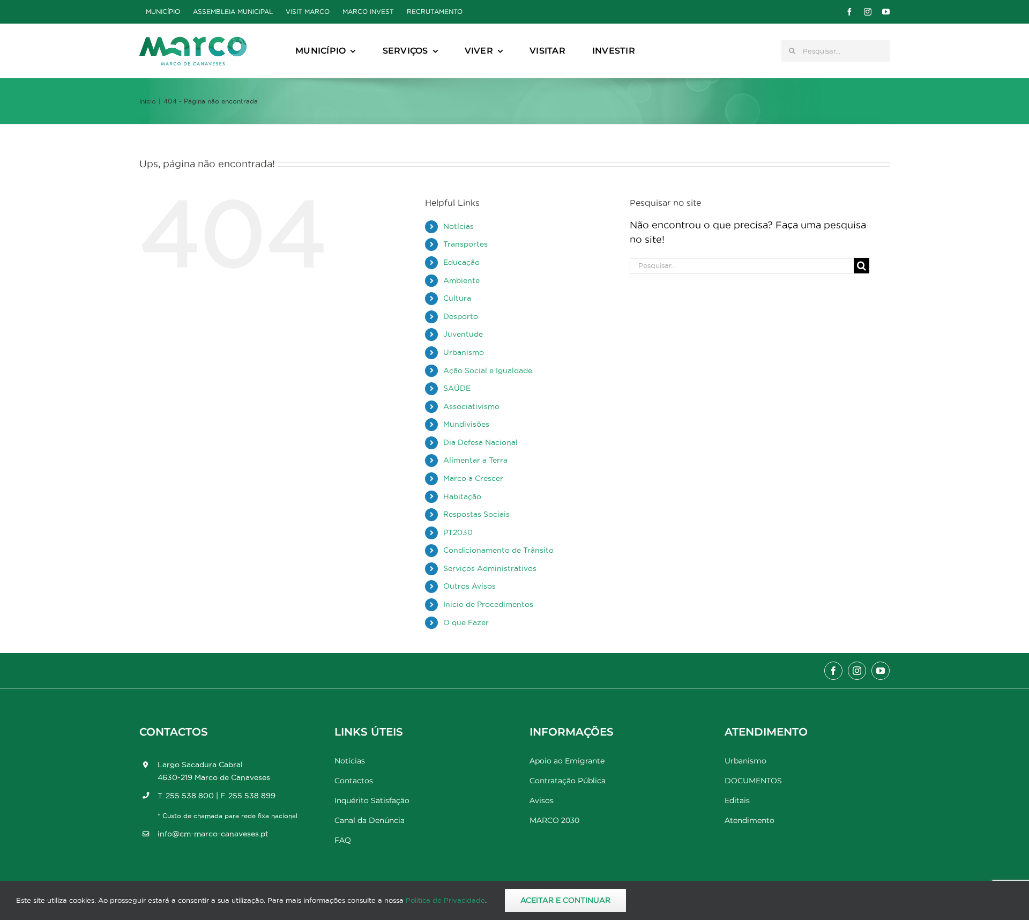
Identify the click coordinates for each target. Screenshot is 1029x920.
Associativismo (471, 406)
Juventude (463, 334)
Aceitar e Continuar (565, 900)
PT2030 (458, 532)
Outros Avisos (469, 586)
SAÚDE (457, 388)
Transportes (465, 244)
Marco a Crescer (473, 478)
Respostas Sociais (476, 514)
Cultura (457, 298)
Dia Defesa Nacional (480, 442)
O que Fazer (466, 622)
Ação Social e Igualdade (487, 370)
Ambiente (461, 280)
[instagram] (867, 12)
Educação (461, 262)
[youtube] (886, 12)
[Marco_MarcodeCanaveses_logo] (193, 41)
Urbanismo (463, 352)
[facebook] (849, 12)
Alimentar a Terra (475, 460)
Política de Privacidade (445, 900)
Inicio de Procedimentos (488, 604)
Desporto (460, 316)
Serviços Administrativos (489, 568)
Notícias (458, 226)
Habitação (462, 496)
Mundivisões (466, 424)
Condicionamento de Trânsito (498, 550)
